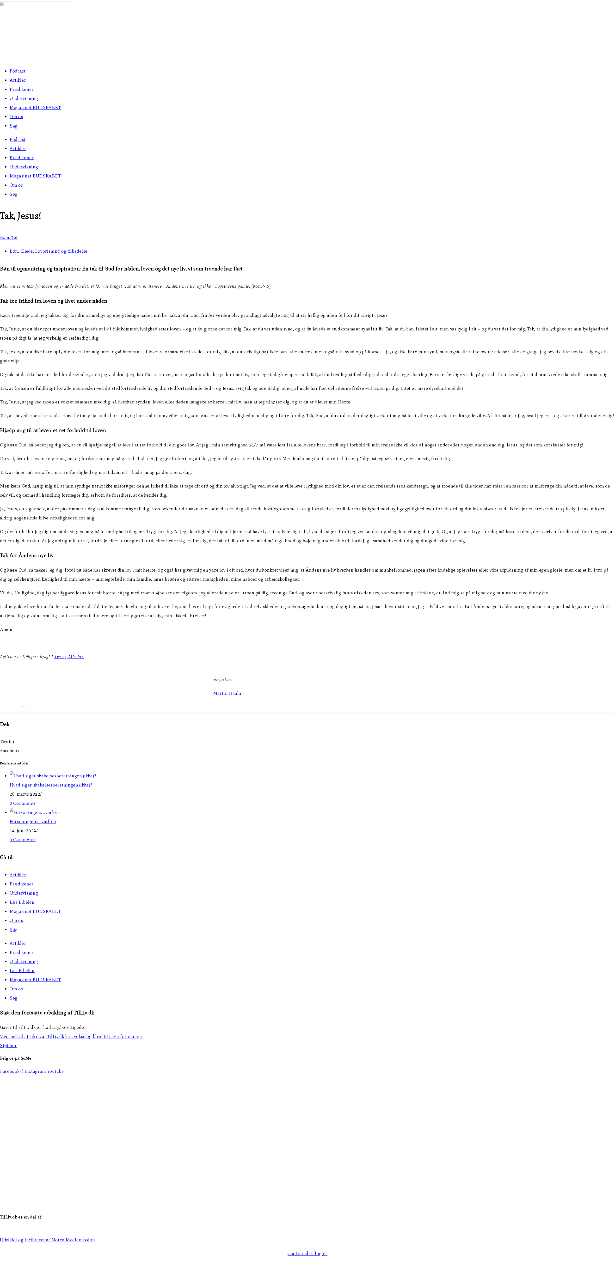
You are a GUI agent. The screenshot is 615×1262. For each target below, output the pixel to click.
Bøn (14, 251)
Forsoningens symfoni (33, 821)
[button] (307, 741)
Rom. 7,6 (9, 237)
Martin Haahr (227, 693)
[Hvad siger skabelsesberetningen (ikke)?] (53, 776)
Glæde (26, 251)
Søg (14, 125)
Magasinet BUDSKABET (35, 107)
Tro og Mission (69, 656)
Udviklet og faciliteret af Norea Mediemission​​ (47, 1240)
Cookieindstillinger (307, 1253)
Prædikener (22, 89)
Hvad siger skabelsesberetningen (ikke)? (51, 785)
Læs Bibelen (22, 902)
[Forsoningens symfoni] (35, 812)
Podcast (18, 71)
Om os (16, 116)
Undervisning (24, 98)
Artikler (18, 80)
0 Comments (23, 803)
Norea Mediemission (22, 1226)
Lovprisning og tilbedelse (61, 251)
